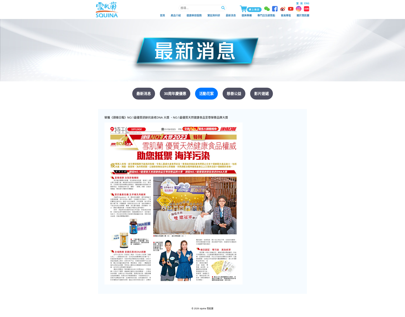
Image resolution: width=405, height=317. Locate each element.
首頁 (162, 15)
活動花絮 (206, 93)
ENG (306, 3)
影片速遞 (261, 93)
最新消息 (231, 15)
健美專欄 (247, 15)
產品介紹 (176, 15)
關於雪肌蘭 (303, 15)
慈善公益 (234, 93)
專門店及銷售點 (266, 15)
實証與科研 (213, 15)
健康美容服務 (194, 15)
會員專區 (286, 15)
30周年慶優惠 (175, 93)
